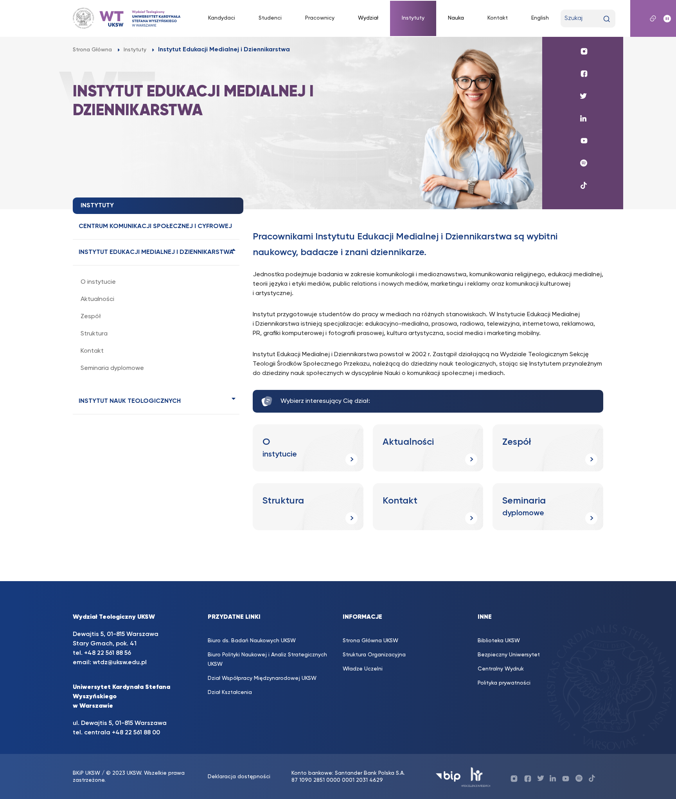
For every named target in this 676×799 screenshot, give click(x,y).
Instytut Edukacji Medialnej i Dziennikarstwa (156, 252)
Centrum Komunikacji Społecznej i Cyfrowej (155, 226)
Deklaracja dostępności (239, 776)
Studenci (270, 18)
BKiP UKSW (86, 773)
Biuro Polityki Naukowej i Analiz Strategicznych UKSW (267, 659)
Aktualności (97, 299)
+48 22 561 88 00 (136, 733)
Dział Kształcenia (230, 692)
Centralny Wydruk (501, 669)
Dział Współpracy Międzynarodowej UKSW (262, 678)
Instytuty (413, 18)
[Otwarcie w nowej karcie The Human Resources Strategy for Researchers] (475, 776)
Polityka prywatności (504, 683)
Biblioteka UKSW (499, 640)
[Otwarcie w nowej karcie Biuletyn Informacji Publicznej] (448, 776)
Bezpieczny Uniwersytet (509, 655)
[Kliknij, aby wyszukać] (606, 19)
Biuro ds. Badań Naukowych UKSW (252, 640)
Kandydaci (221, 18)
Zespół (91, 316)
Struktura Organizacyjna (374, 655)
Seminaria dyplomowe (112, 368)
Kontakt (497, 18)
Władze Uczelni (363, 669)
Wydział (368, 18)
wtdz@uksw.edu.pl (120, 662)
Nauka (456, 18)
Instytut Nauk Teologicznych (130, 401)
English (540, 18)
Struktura (94, 334)
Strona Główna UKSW (370, 640)
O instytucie (98, 282)
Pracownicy (319, 18)
